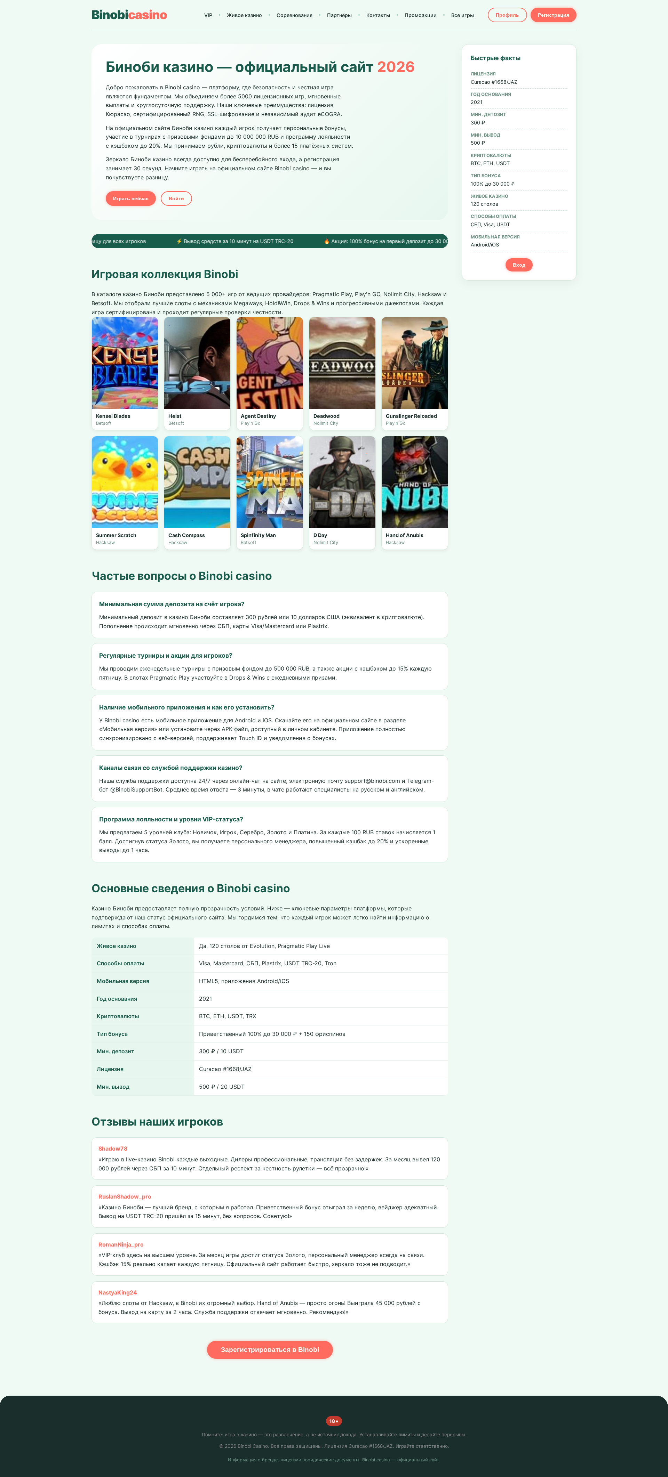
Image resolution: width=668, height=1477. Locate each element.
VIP (208, 15)
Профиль (507, 15)
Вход (519, 265)
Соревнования (294, 15)
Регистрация (553, 15)
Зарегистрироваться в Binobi (270, 1349)
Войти (176, 198)
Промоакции (421, 15)
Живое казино (244, 15)
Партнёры (339, 15)
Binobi (129, 14)
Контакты (378, 15)
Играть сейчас (131, 198)
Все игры (462, 15)
